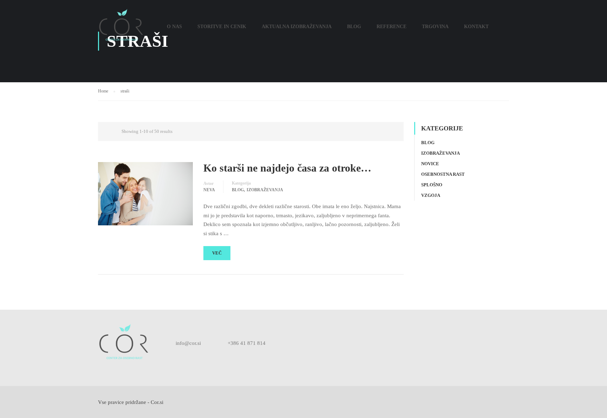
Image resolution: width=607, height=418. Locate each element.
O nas (174, 26)
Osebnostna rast (443, 174)
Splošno (431, 184)
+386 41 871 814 (247, 343)
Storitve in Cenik (221, 26)
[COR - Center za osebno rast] (121, 30)
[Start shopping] (503, 29)
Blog (354, 26)
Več (217, 253)
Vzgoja (430, 195)
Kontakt (476, 26)
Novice (430, 163)
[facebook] (287, 343)
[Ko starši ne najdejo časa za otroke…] (145, 193)
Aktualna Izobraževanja (297, 26)
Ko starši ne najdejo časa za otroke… (287, 168)
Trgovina (435, 26)
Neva (209, 189)
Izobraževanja (265, 189)
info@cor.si (188, 343)
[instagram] (301, 343)
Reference (391, 26)
